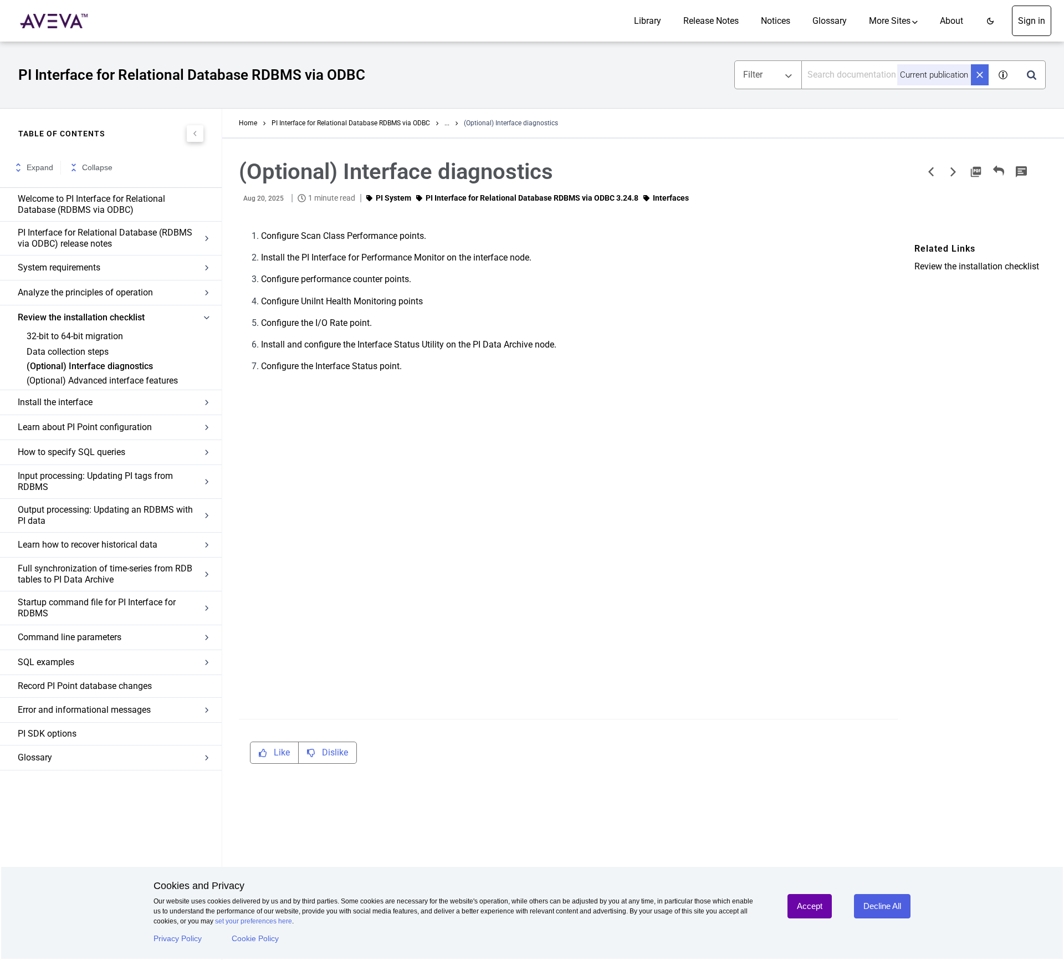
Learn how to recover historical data (87, 544)
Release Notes (711, 21)
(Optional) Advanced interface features (102, 380)
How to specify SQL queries (71, 452)
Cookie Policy (255, 938)
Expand (40, 167)
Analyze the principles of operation (85, 292)
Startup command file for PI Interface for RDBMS (97, 608)
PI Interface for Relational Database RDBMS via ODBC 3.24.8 (532, 197)
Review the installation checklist (81, 317)
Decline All (882, 906)
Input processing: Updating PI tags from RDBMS (95, 481)
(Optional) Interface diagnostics (90, 366)
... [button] (446, 123)
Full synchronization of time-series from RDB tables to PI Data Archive (105, 574)
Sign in (1031, 21)
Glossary (829, 21)
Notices (775, 21)
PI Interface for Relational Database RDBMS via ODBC (351, 123)
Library (647, 21)
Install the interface (55, 402)
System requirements (59, 267)
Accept (809, 906)
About (951, 21)
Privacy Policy (178, 938)
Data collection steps (68, 351)
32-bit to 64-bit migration (75, 336)
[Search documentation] (1031, 75)
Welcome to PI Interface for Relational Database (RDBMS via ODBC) (91, 204)
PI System (393, 197)
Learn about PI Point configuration (85, 427)
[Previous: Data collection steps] (931, 172)
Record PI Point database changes (85, 686)
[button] (990, 21)
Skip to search (126, 12)
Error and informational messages (84, 709)
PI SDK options (47, 733)
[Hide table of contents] (195, 133)
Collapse (97, 167)
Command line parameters (69, 637)
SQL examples (46, 662)
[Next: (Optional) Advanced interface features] (953, 172)
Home (248, 123)
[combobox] (896, 74)
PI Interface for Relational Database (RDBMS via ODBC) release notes (105, 238)
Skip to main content (46, 12)
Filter (753, 74)
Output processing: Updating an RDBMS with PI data (105, 515)
